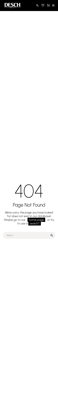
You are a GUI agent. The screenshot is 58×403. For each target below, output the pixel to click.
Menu (53, 5)
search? (35, 223)
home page (36, 220)
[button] (37, 5)
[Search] (51, 235)
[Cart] (48, 5)
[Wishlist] (43, 5)
